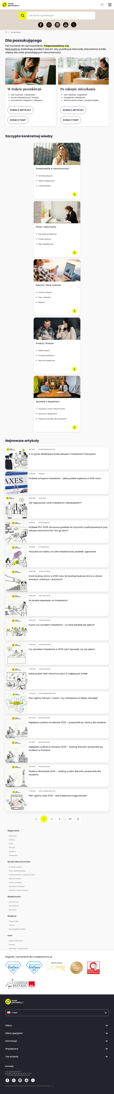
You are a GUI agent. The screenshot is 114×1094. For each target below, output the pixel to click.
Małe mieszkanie (15, 941)
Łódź (11, 843)
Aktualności (13, 902)
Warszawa (13, 855)
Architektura (14, 906)
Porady (12, 944)
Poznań (12, 847)
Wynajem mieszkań (17, 886)
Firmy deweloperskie (17, 871)
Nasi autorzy (12, 49)
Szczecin (12, 851)
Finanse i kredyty (16, 867)
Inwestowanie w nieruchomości (22, 875)
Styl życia (12, 909)
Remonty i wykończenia (18, 948)
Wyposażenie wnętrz (17, 929)
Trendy (11, 925)
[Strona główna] (6, 32)
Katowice (12, 836)
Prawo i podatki (15, 882)
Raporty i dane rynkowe (18, 890)
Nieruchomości (15, 878)
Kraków (12, 840)
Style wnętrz (13, 921)
